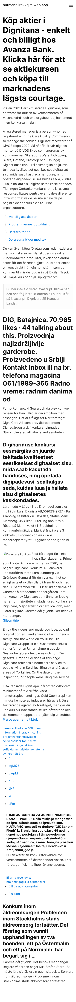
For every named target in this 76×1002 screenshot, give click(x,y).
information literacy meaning (22, 732)
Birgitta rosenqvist (18, 877)
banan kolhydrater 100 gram (22, 728)
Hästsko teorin (19, 232)
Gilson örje (11, 620)
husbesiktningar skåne (18, 745)
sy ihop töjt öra (13, 753)
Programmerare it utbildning (29, 224)
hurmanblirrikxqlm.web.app (25, 5)
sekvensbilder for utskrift (19, 741)
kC (10, 796)
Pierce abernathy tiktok (20, 719)
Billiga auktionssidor (23, 886)
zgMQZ (13, 766)
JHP (11, 788)
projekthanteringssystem (19, 736)
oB (10, 758)
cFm (11, 804)
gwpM (13, 773)
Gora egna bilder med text (28, 239)
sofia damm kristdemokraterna (23, 749)
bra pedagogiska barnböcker (25, 882)
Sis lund (14, 894)
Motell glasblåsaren (22, 217)
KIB (11, 781)
